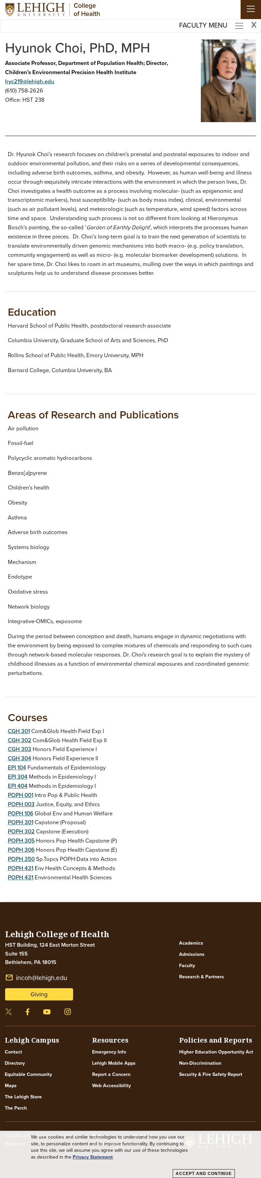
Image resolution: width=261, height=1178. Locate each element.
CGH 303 (19, 749)
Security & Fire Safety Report (210, 1074)
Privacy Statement (93, 1157)
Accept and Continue (204, 1173)
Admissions (192, 954)
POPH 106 (20, 813)
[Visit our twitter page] (8, 1010)
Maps (11, 1085)
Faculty (187, 965)
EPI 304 (18, 777)
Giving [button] (39, 994)
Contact (13, 1051)
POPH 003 (21, 804)
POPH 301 (20, 822)
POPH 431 (20, 868)
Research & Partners (201, 976)
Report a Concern (111, 1074)
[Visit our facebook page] (27, 1010)
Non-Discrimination (200, 1063)
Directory (15, 1063)
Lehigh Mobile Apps (114, 1063)
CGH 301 (19, 731)
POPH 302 (21, 831)
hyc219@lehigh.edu (29, 81)
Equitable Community (28, 1074)
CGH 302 (19, 740)
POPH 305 (21, 840)
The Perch (16, 1108)
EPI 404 (18, 786)
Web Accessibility (111, 1085)
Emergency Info (109, 1051)
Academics (191, 943)
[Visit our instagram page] (67, 1010)
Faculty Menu (218, 25)
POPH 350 (21, 859)
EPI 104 (17, 767)
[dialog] (130, 1154)
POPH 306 (21, 850)
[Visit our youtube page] (47, 1010)
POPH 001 (20, 795)
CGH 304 (19, 758)
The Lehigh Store (23, 1096)
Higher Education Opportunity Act (216, 1051)
